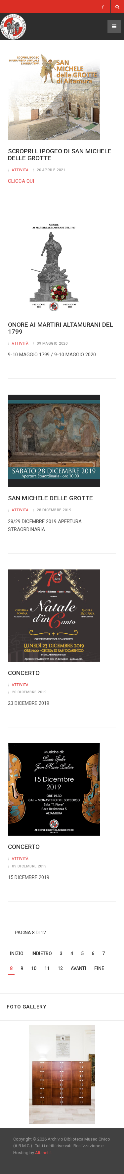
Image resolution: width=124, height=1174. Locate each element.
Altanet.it (43, 1152)
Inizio (16, 953)
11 (47, 968)
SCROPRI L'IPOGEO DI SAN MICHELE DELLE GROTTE (59, 154)
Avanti (78, 968)
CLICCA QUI (21, 181)
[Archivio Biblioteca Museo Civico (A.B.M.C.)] (13, 26)
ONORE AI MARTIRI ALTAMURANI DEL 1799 (60, 328)
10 (33, 968)
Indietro (41, 953)
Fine (99, 968)
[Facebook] (103, 7)
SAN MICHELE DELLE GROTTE (50, 498)
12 (60, 968)
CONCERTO (24, 673)
